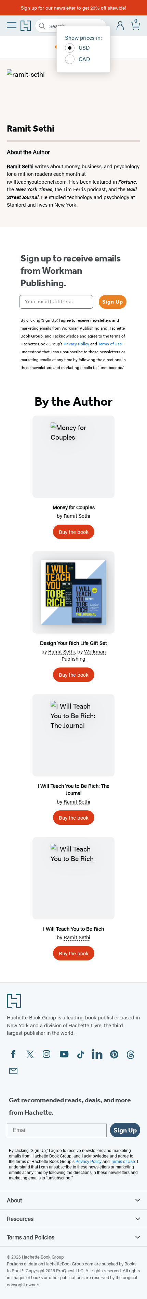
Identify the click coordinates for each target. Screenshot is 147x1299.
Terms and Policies (30, 1237)
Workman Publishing (84, 655)
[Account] (120, 26)
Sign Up (112, 301)
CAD (84, 59)
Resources (20, 1218)
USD (84, 47)
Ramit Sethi (77, 515)
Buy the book (74, 531)
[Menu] (11, 25)
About (14, 1200)
